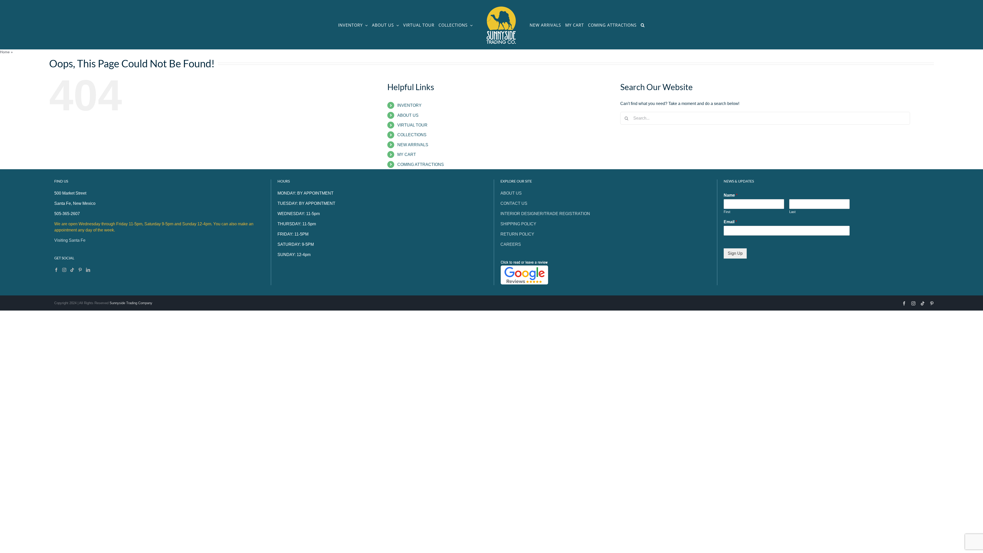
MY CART (406, 154)
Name (731, 195)
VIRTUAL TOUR (412, 125)
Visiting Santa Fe (70, 240)
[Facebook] (56, 270)
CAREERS (510, 244)
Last (792, 212)
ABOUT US (408, 115)
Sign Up (735, 253)
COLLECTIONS (411, 135)
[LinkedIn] (88, 270)
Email (730, 222)
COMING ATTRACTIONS (420, 164)
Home (5, 52)
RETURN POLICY (517, 234)
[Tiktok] (72, 270)
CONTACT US (513, 203)
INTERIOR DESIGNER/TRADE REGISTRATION (545, 213)
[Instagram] (64, 270)
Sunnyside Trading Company (131, 303)
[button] (649, 25)
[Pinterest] (80, 270)
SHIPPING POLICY (518, 224)
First (727, 212)
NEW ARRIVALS (412, 145)
